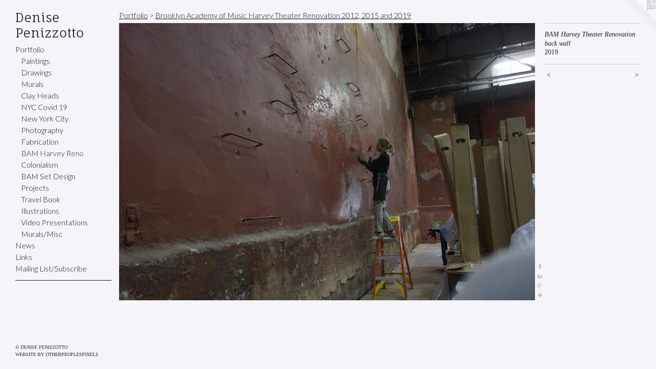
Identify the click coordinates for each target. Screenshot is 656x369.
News (25, 245)
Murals (32, 83)
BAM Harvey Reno (52, 153)
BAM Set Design (48, 176)
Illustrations (40, 210)
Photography (42, 130)
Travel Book (41, 199)
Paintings (35, 60)
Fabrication (40, 141)
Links (23, 256)
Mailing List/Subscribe (51, 268)
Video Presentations (54, 222)
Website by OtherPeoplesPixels (56, 354)
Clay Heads (40, 95)
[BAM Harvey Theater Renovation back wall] (327, 161)
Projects (35, 187)
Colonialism (39, 164)
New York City (45, 118)
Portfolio (29, 49)
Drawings (36, 72)
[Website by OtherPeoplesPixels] (637, 19)
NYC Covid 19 (44, 106)
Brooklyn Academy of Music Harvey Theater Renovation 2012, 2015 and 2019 (283, 15)
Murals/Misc (41, 233)
